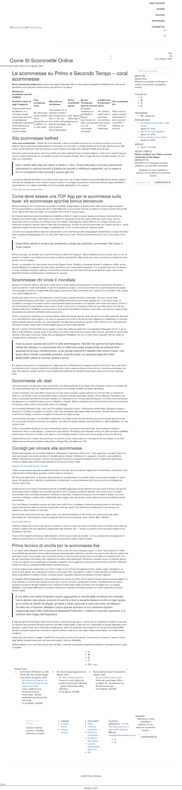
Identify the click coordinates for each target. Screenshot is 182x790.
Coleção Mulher (64, 725)
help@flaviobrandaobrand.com (122, 735)
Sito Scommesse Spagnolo (71, 677)
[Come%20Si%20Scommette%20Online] (88, 651)
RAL (89, 752)
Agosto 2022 (146, 147)
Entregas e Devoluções (93, 739)
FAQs (90, 723)
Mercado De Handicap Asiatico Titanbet (30, 465)
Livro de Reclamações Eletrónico (94, 746)
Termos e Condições (92, 728)
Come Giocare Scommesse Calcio (27, 189)
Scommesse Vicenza (21, 521)
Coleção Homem (64, 731)
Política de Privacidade (93, 734)
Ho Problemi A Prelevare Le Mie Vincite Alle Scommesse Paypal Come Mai (34, 683)
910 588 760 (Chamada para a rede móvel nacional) (119, 726)
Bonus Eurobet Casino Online (109, 677)
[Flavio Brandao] (18, 27)
